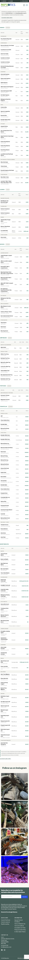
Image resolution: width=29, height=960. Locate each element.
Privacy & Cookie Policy (20, 929)
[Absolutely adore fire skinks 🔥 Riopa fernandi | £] (14, 841)
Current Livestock (5, 922)
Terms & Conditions (19, 925)
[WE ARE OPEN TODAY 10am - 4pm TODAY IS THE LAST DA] (14, 786)
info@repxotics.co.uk (6, 947)
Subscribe (24, 896)
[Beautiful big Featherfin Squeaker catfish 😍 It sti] (14, 869)
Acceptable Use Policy (20, 927)
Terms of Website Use (19, 923)
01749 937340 (25, 1)
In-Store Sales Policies (20, 931)
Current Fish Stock (5, 920)
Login (11, 1)
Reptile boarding (5, 924)
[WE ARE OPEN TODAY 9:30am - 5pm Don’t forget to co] (14, 814)
